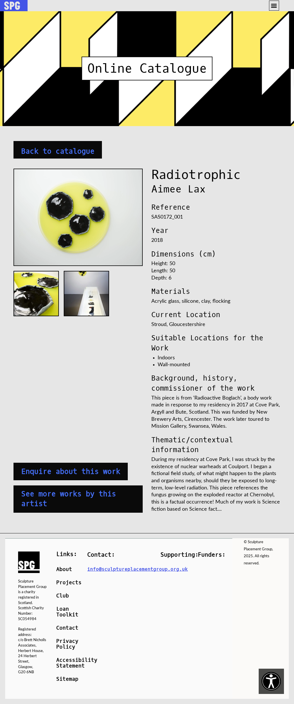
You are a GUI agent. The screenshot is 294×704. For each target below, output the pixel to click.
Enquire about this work (70, 471)
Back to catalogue (57, 151)
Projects (67, 582)
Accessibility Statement (67, 663)
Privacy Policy (67, 644)
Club (62, 596)
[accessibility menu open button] (271, 681)
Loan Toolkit (67, 612)
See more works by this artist (68, 498)
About (64, 569)
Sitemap (67, 679)
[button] (274, 6)
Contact (67, 628)
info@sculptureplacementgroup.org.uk (137, 569)
